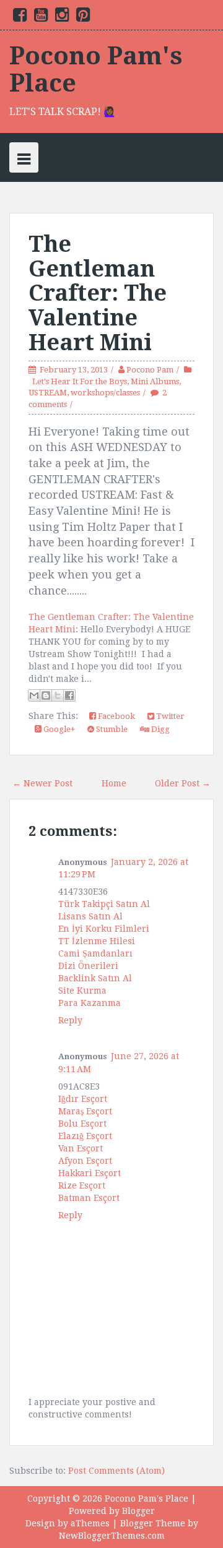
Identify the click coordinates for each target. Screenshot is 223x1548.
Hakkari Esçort (89, 1173)
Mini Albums (155, 381)
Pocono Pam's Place (96, 69)
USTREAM (47, 392)
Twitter (169, 716)
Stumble (111, 729)
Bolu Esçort (82, 1124)
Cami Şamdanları (95, 953)
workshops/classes (105, 392)
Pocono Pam (149, 369)
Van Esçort (80, 1148)
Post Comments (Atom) (116, 1471)
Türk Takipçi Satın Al (104, 904)
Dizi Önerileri (88, 966)
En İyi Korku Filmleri (103, 929)
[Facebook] (20, 17)
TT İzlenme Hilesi (96, 941)
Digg (159, 729)
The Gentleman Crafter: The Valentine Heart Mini (97, 293)
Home (114, 783)
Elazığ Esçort (85, 1136)
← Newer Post (42, 783)
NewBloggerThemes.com (112, 1536)
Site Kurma (82, 990)
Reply (70, 1020)
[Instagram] (62, 17)
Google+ (58, 729)
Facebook (115, 716)
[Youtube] (41, 17)
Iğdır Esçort (82, 1099)
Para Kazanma (89, 1003)
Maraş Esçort (85, 1111)
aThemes (90, 1523)
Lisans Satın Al (90, 916)
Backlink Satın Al (95, 978)
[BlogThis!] (46, 695)
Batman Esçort (89, 1198)
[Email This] (34, 695)
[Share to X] (57, 695)
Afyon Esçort (85, 1161)
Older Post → (183, 783)
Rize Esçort (81, 1185)
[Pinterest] (83, 17)
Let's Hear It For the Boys (79, 381)
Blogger (138, 1511)
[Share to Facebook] (69, 695)
